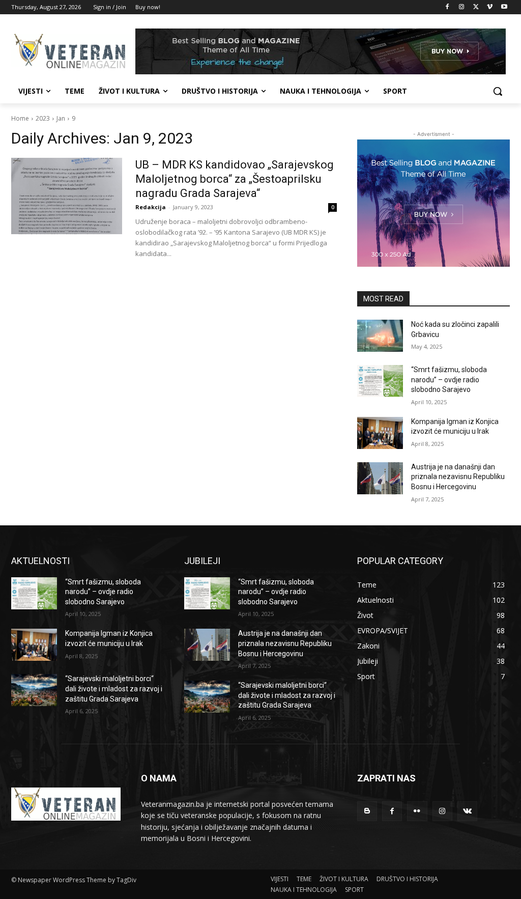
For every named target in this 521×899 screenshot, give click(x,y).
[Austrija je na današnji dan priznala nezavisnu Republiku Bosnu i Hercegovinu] (380, 478)
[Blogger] (367, 811)
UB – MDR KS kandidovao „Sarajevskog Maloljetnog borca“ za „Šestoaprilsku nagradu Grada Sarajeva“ (234, 179)
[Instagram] (462, 7)
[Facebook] (447, 7)
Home (20, 118)
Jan (60, 118)
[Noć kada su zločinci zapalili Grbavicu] (380, 336)
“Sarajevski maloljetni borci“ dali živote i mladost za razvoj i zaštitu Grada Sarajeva (113, 689)
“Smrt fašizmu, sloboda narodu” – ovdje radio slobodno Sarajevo (449, 380)
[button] (497, 91)
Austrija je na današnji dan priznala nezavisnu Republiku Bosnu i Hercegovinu (458, 477)
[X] (476, 7)
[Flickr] (417, 811)
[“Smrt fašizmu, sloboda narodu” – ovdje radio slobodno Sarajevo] (380, 381)
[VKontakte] (467, 811)
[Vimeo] (490, 7)
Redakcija (150, 207)
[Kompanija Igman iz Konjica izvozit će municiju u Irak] (380, 433)
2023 (43, 118)
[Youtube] (504, 7)
